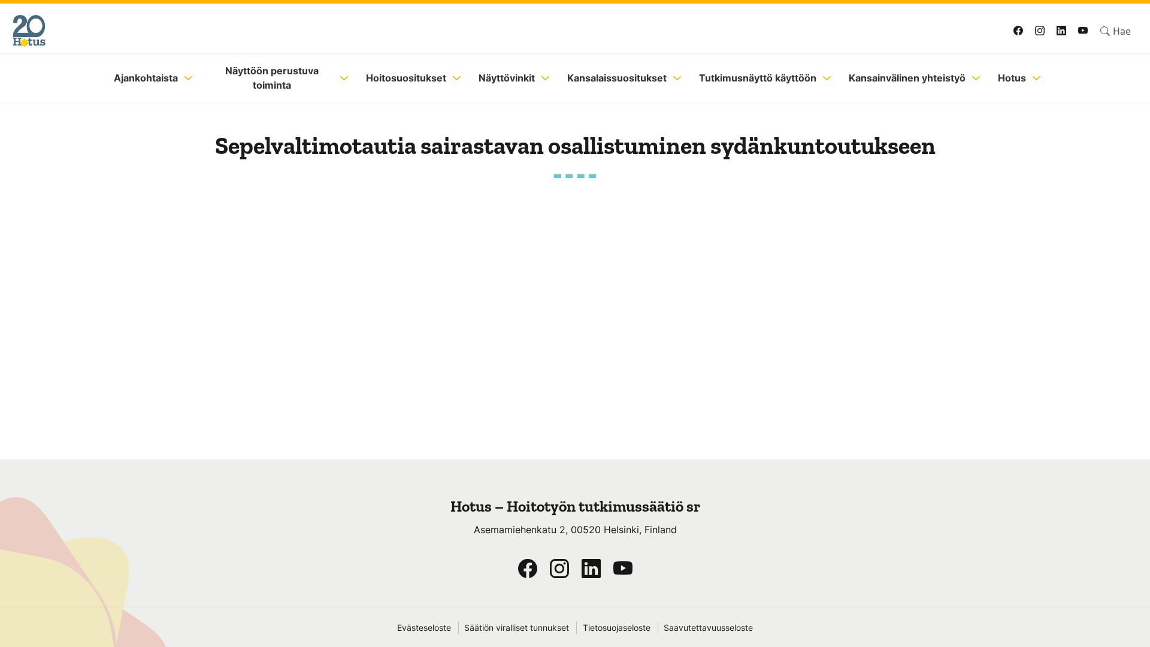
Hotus (1012, 78)
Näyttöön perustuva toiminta (272, 78)
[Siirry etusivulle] (277, 30)
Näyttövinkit (507, 78)
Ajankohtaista (146, 78)
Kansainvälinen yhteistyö (907, 78)
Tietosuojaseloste (616, 628)
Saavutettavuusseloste (708, 628)
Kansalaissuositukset (617, 78)
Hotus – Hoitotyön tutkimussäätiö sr (575, 506)
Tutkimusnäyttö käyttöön (757, 78)
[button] (1115, 30)
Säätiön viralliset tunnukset (516, 628)
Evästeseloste (424, 628)
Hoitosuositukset (406, 78)
